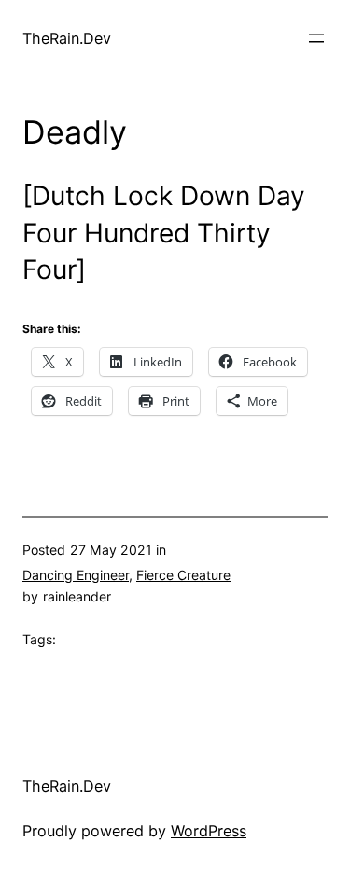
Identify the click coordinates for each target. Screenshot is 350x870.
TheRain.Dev (66, 38)
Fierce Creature (183, 575)
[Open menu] (316, 38)
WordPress (208, 831)
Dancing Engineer (75, 575)
